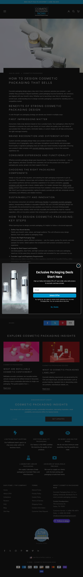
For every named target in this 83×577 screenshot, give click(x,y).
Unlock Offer (55, 295)
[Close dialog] (78, 265)
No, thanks (54, 307)
